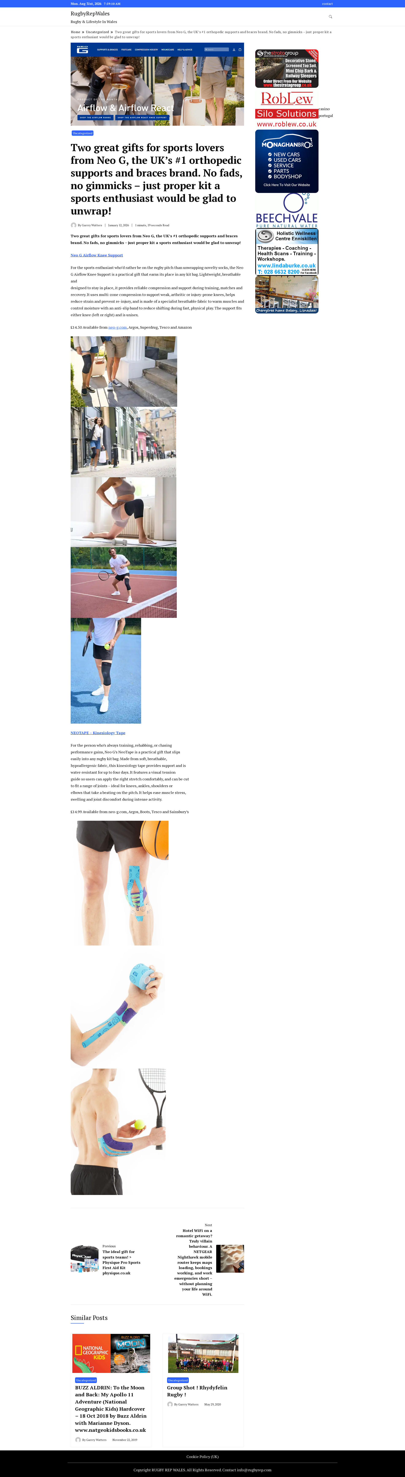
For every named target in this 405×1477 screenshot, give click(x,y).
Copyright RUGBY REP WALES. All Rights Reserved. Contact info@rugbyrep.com (202, 1469)
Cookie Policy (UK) (202, 1456)
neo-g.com (117, 327)
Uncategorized (82, 133)
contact (327, 4)
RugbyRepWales (90, 13)
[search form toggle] (330, 17)
